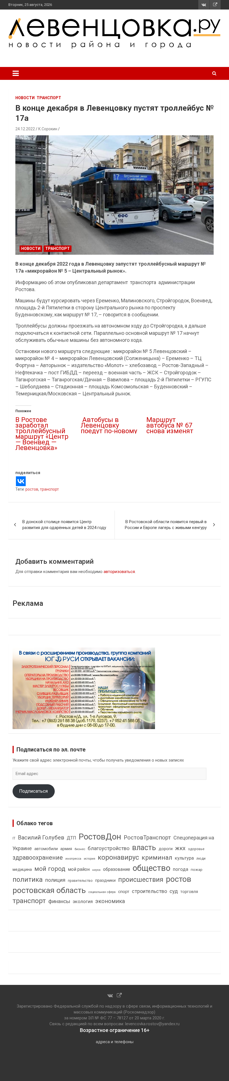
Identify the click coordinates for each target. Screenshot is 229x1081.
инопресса (73, 858)
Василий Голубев (41, 837)
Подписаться (33, 791)
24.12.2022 (25, 129)
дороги (166, 848)
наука (96, 870)
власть (144, 847)
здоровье (196, 849)
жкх (180, 848)
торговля (189, 891)
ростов (31, 489)
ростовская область (49, 890)
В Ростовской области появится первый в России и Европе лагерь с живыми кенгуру (166, 524)
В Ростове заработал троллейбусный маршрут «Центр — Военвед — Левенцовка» (41, 434)
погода (180, 869)
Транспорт (49, 98)
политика (28, 879)
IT (14, 838)
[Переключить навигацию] (15, 73)
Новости (25, 98)
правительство (80, 881)
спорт (123, 891)
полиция (55, 880)
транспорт (49, 489)
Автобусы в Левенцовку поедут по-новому (109, 425)
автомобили (46, 848)
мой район (79, 869)
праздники (105, 880)
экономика (110, 901)
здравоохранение (38, 857)
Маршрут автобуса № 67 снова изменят (169, 425)
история (89, 858)
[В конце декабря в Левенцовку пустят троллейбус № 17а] (114, 195)
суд (174, 891)
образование (116, 869)
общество (151, 868)
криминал (157, 857)
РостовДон (100, 836)
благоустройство (109, 848)
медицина (22, 869)
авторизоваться (119, 571)
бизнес (80, 849)
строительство (149, 891)
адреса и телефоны (114, 1041)
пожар (196, 869)
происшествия (140, 879)
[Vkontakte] (21, 481)
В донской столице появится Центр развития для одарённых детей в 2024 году (64, 524)
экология (83, 901)
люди (201, 858)
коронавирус (118, 857)
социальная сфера (102, 892)
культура (184, 858)
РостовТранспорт (147, 837)
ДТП (71, 838)
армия (66, 848)
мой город (49, 868)
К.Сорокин (47, 129)
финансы (59, 901)
